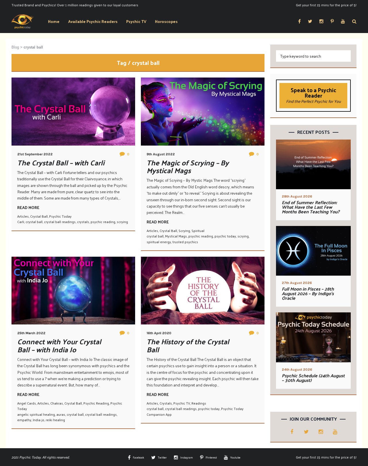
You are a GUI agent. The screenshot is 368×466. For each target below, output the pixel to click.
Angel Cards (26, 403)
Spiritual (197, 230)
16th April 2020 (159, 333)
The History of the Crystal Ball (188, 345)
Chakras (56, 403)
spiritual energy (159, 242)
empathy (24, 420)
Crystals (166, 403)
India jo (38, 420)
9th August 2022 (161, 154)
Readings (198, 403)
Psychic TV (181, 403)
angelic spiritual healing (36, 414)
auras (60, 414)
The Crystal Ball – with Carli (60, 162)
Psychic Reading (96, 403)
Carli (20, 222)
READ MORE (28, 207)
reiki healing (55, 420)
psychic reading (103, 222)
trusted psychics (185, 242)
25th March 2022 (31, 333)
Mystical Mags (176, 236)
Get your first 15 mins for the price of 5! (326, 5)
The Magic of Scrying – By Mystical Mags (188, 166)
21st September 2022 (35, 154)
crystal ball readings (60, 222)
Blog (15, 47)
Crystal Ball (39, 216)
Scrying (184, 230)
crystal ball (34, 222)
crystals (83, 222)
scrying (122, 222)
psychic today (225, 236)
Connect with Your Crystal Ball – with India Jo (59, 345)
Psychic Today (60, 216)
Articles (23, 216)
